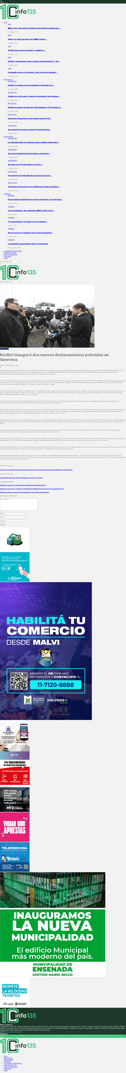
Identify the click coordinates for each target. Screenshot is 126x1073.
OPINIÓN (7, 194)
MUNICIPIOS (8, 137)
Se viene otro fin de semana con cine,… (25, 164)
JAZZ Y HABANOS (10, 254)
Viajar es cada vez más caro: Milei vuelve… (27, 39)
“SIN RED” (8, 256)
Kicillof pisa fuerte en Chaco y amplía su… (27, 50)
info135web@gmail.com (14, 1032)
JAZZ (6, 258)
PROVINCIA (8, 79)
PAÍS (5, 22)
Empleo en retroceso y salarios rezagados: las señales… (34, 96)
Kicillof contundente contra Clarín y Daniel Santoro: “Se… (34, 61)
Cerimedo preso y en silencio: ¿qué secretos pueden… (32, 72)
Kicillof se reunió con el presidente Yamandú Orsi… (31, 85)
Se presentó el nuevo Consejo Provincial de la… (29, 129)
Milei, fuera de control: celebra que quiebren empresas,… (34, 28)
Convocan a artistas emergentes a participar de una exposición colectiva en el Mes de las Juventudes (36, 470)
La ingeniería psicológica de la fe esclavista (28, 244)
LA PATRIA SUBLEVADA (13, 251)
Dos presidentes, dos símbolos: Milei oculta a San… (31, 211)
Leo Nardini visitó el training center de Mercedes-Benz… (33, 142)
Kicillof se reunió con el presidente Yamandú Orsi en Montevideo (23, 485)
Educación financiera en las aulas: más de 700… (29, 118)
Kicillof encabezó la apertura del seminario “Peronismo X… (35, 107)
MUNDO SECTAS (10, 253)
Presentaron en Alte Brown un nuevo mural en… (30, 175)
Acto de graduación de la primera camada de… (29, 153)
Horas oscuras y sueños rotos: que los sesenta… (30, 233)
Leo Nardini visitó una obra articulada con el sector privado (21, 478)
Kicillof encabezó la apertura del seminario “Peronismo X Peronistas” (24, 492)
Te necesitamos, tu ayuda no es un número (27, 222)
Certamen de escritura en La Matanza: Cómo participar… (34, 187)
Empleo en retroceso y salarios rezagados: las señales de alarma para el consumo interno (32, 489)
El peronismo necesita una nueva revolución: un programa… (35, 199)
